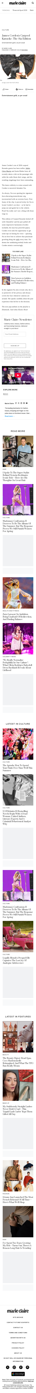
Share (6, 89)
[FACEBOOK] (16, 403)
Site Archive (18, 1317)
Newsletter (30, 89)
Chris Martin (6, 171)
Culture (5, 30)
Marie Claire (8, 48)
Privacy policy (18, 1343)
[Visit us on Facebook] (21, 1367)
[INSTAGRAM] (21, 403)
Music (5, 394)
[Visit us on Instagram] (14, 1367)
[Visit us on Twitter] (7, 1367)
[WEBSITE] (24, 403)
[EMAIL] (27, 403)
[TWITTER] (18, 403)
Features (25, 50)
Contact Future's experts (18, 1322)
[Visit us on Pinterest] (27, 1367)
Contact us (18, 1327)
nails (17, 239)
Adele (28, 168)
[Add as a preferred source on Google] (18, 1374)
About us (18, 1353)
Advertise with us (18, 1338)
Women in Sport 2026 (20, 10)
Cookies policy (18, 1348)
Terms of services (25, 351)
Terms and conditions (18, 1332)
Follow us (20, 89)
